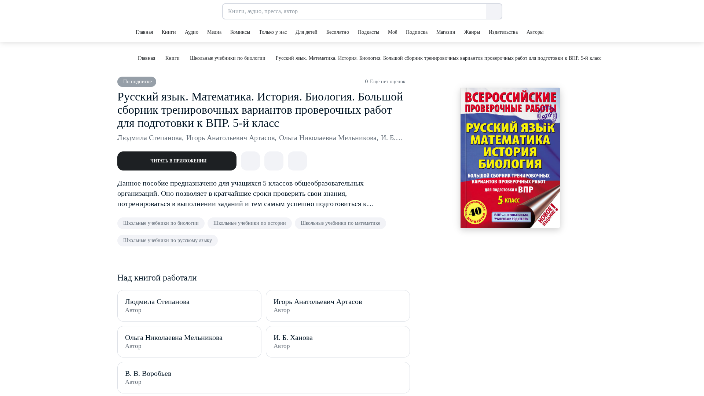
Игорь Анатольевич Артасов (231, 137)
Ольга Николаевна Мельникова (328, 137)
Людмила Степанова (150, 137)
